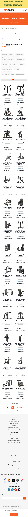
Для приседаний (20, 74)
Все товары (19, 407)
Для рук (22, 64)
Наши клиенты (14, 423)
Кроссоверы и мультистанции (13, 39)
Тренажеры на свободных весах (14, 33)
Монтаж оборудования (14, 442)
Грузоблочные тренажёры (12, 28)
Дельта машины (6, 57)
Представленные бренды (14, 429)
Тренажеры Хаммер (14, 66)
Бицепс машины (20, 59)
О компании (14, 417)
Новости (14, 419)
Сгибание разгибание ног (8, 59)
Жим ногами (15, 57)
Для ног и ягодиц (13, 64)
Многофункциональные (7, 54)
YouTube (15, 489)
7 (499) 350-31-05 (15, 462)
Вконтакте (9, 489)
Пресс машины (19, 54)
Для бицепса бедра (6, 71)
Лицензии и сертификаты (14, 427)
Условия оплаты (14, 434)
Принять (14, 514)
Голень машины (16, 62)
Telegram (12, 489)
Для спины (4, 64)
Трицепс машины (6, 62)
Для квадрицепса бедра (8, 74)
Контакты (14, 448)
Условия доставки (14, 436)
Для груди (16, 69)
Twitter (19, 489)
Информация (14, 432)
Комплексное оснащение (14, 453)
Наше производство (14, 421)
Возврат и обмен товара (14, 440)
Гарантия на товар (14, 438)
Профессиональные (7, 69)
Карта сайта (14, 455)
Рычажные (4, 66)
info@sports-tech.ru (15, 465)
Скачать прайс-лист (14, 450)
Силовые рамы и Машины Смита (14, 44)
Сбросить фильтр (14, 410)
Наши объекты (14, 452)
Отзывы (14, 425)
